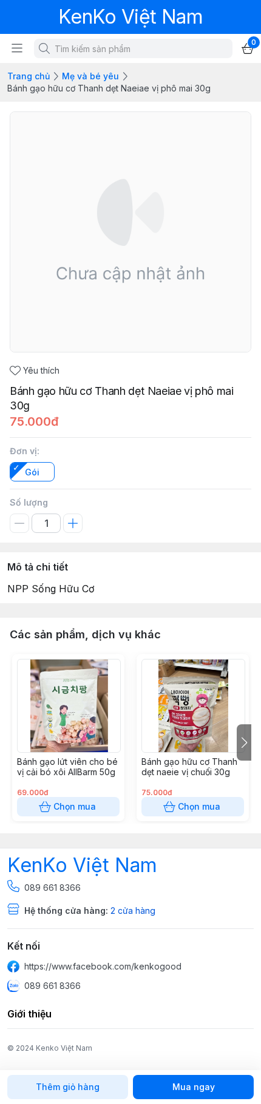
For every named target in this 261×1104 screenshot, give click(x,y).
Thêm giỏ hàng (68, 1087)
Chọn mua (74, 806)
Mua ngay (193, 1087)
